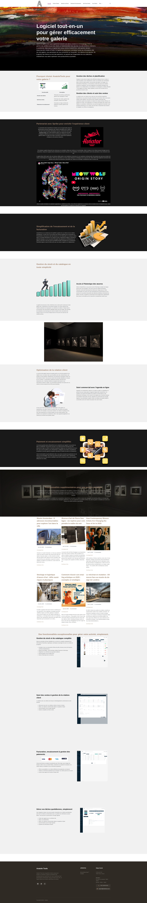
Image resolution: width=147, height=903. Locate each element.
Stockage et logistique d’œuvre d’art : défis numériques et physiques (48, 577)
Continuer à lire (40, 565)
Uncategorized (40, 550)
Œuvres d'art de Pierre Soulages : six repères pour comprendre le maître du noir (73, 520)
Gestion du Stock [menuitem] (65, 3)
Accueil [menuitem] (49, 3)
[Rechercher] (110, 3)
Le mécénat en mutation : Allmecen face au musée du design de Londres (98, 577)
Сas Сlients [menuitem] (94, 3)
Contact (82, 873)
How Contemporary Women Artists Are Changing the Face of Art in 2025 (97, 520)
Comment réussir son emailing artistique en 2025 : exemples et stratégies (72, 577)
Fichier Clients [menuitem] (56, 3)
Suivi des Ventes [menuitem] (86, 3)
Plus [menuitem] (100, 3)
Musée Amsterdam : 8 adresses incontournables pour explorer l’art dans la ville (47, 522)
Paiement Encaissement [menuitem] (76, 3)
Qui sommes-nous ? (84, 872)
